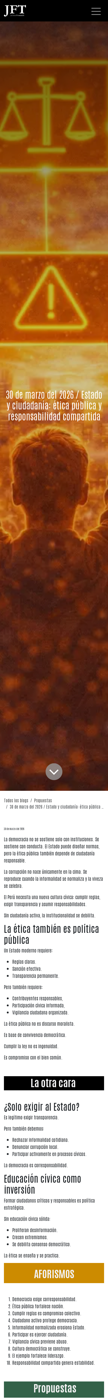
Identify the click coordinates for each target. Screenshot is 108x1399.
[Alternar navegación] (96, 10)
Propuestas (43, 800)
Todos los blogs (16, 800)
